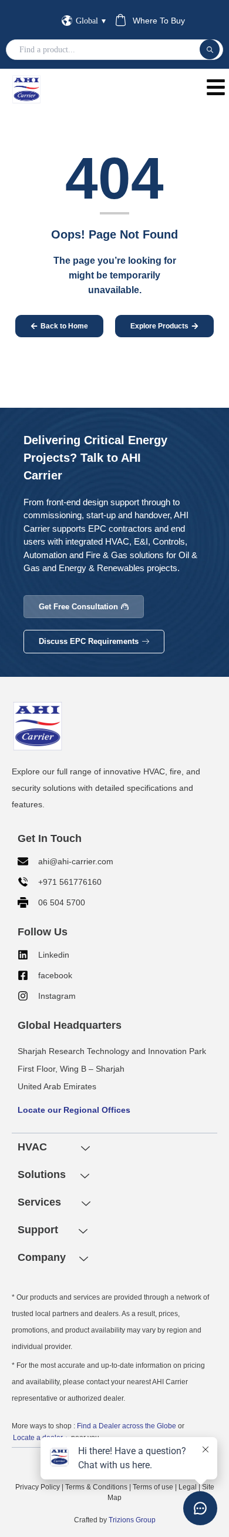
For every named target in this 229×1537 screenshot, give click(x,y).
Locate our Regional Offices (74, 1110)
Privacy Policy (37, 1487)
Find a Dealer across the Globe (126, 1426)
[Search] (210, 49)
